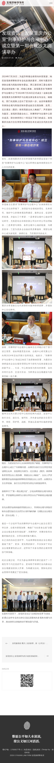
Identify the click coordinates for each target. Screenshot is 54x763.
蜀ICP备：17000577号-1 (12, 750)
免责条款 (27, 750)
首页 (4, 20)
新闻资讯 (12, 20)
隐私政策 (36, 750)
